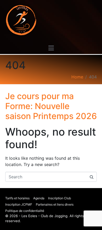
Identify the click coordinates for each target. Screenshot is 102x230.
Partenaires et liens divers (54, 204)
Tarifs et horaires (17, 198)
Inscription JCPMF (18, 204)
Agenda (38, 198)
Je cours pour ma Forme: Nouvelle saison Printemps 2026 (51, 106)
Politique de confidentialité (24, 211)
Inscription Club (59, 198)
